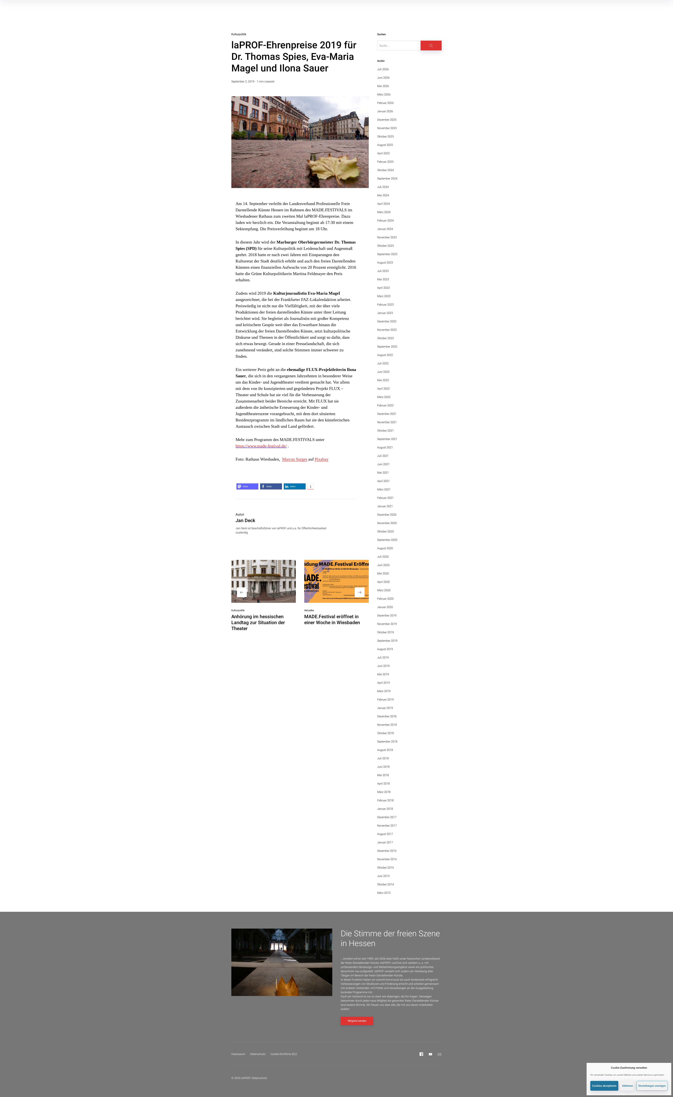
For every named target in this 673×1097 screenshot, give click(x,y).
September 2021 (387, 439)
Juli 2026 (383, 69)
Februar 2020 (385, 598)
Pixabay (321, 459)
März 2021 (383, 489)
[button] (247, 486)
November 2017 (387, 825)
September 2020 (387, 539)
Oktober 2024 (385, 170)
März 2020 (383, 590)
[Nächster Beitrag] (336, 581)
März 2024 (383, 212)
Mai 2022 (383, 380)
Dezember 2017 (386, 817)
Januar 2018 (385, 808)
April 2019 (383, 682)
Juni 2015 (383, 876)
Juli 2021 (383, 455)
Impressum (238, 1054)
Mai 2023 (383, 279)
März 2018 (383, 792)
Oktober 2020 (385, 531)
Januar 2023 (385, 313)
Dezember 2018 (386, 716)
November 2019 (387, 624)
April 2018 (383, 783)
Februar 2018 (385, 800)
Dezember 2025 (386, 119)
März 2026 (383, 94)
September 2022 (387, 346)
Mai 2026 (383, 86)
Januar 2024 (385, 229)
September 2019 (387, 640)
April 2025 (383, 153)
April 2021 (383, 481)
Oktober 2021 (385, 430)
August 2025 (385, 145)
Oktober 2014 (385, 884)
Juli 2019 (383, 657)
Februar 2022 (385, 405)
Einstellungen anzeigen (652, 1085)
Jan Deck (245, 520)
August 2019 (385, 649)
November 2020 (387, 523)
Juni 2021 (383, 464)
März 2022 (383, 397)
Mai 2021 (383, 472)
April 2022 (383, 388)
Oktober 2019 (385, 632)
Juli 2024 (383, 187)
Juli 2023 (383, 271)
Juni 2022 (383, 371)
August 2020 (385, 548)
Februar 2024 (385, 220)
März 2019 (383, 691)
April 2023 (383, 287)
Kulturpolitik (238, 34)
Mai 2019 (383, 674)
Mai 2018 (383, 775)
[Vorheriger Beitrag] (263, 581)
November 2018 (387, 724)
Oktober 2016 (385, 867)
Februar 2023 (385, 304)
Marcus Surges (294, 459)
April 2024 (383, 203)
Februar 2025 (385, 161)
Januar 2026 (385, 111)
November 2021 (387, 422)
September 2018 (387, 741)
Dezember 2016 (386, 850)
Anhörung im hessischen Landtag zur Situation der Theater (258, 622)
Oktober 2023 (385, 245)
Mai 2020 (383, 573)
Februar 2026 (385, 103)
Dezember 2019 (386, 615)
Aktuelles (309, 610)
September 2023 (387, 254)
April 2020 (383, 582)
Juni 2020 (383, 565)
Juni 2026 (383, 77)
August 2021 (385, 447)
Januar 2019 (385, 708)
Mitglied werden (357, 1020)
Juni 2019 (383, 666)
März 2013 (383, 892)
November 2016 (387, 859)
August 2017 (385, 834)
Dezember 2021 (386, 413)
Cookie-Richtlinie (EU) (283, 1054)
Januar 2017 (385, 842)
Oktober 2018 (385, 733)
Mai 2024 (383, 195)
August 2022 (385, 355)
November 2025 (387, 128)
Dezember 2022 (386, 321)
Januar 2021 (385, 506)
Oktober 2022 (385, 338)
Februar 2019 (385, 699)
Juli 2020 (383, 556)
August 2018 (385, 750)
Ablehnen (627, 1085)
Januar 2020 (385, 607)
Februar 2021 (385, 497)
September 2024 (387, 178)
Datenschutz (258, 1054)
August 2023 (385, 262)
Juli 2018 (383, 758)
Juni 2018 (383, 766)
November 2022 (387, 329)
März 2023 (383, 296)
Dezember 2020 (386, 514)
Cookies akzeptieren (604, 1085)
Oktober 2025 (385, 136)
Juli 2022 (383, 363)
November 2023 (387, 237)
